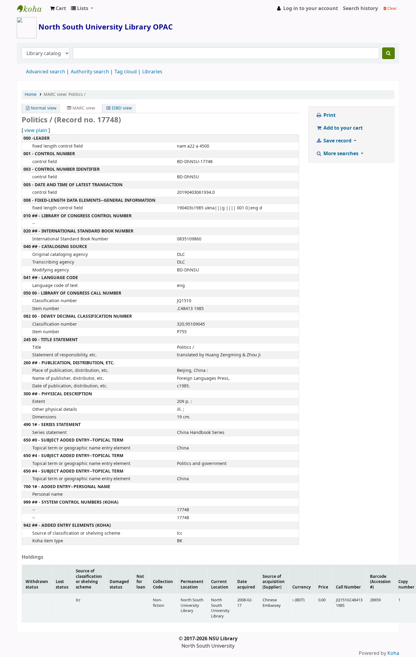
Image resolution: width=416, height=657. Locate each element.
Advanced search (45, 71)
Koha (393, 653)
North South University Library (32, 8)
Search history (360, 8)
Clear (391, 8)
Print (329, 115)
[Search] (388, 53)
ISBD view (121, 108)
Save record (337, 141)
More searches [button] (341, 153)
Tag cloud (126, 71)
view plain (35, 130)
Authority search (90, 71)
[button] (58, 8)
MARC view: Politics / (65, 94)
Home (31, 94)
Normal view (43, 108)
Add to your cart (342, 128)
